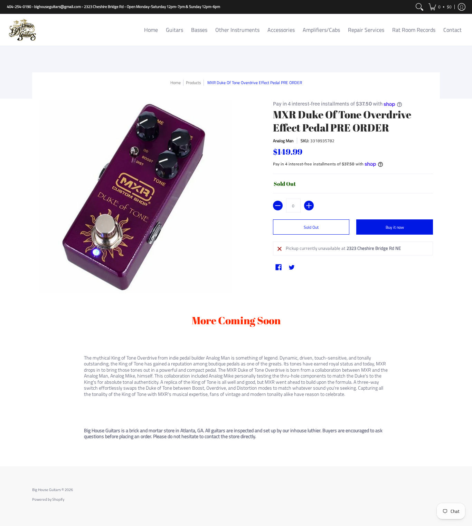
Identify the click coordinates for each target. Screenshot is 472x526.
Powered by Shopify (48, 499)
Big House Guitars (46, 489)
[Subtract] (278, 205)
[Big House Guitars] (22, 30)
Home (175, 82)
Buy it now (395, 227)
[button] (440, 7)
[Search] (419, 7)
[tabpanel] (236, 378)
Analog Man (283, 140)
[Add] (309, 205)
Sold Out (311, 227)
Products (193, 82)
